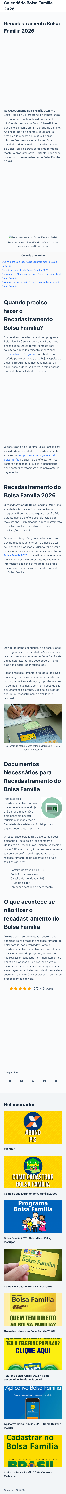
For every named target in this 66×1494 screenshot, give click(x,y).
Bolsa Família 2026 (16, 555)
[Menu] (60, 6)
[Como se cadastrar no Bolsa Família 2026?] (33, 1172)
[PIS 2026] (33, 1127)
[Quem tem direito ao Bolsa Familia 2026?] (33, 1309)
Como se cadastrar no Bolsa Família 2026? (30, 1193)
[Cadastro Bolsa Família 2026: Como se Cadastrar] (33, 1451)
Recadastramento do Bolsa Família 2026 (25, 270)
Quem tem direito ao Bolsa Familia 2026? (29, 1331)
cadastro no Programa (21, 354)
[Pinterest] (33, 1081)
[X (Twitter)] (21, 1081)
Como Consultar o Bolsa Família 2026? (28, 1286)
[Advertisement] (33, 74)
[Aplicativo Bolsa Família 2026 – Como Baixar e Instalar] (33, 1402)
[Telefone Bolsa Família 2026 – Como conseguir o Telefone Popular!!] (33, 1354)
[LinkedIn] (44, 1081)
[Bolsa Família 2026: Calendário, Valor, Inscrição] (33, 1216)
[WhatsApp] (56, 1081)
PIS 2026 (9, 1149)
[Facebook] (10, 1081)
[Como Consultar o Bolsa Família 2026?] (33, 1265)
